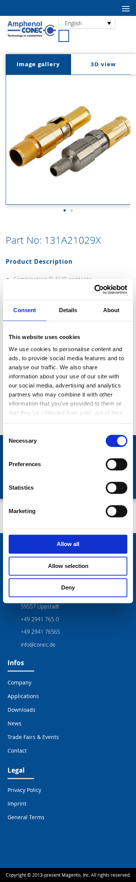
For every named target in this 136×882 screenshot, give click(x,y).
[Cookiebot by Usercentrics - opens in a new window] (96, 289)
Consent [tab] (24, 310)
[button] (64, 210)
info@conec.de (38, 644)
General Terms (26, 817)
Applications (23, 696)
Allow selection (68, 566)
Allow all (68, 544)
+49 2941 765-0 (40, 619)
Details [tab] (68, 310)
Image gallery (38, 64)
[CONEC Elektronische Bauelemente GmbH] (32, 29)
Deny (68, 587)
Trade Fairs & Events (33, 736)
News (15, 723)
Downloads (22, 709)
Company (19, 682)
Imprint (17, 803)
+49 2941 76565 (40, 631)
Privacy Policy (24, 789)
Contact (17, 750)
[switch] (116, 465)
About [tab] (111, 310)
